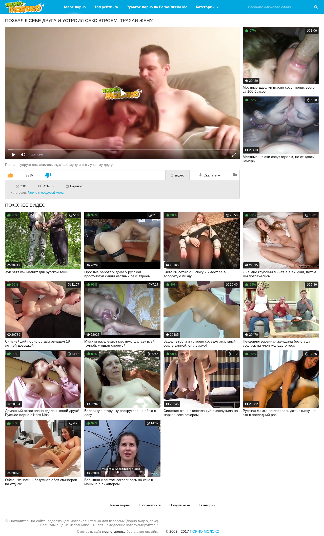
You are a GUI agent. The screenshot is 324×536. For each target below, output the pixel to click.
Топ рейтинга (106, 7)
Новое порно (74, 7)
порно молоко (114, 531)
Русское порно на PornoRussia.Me (157, 7)
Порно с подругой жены (46, 192)
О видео (177, 175)
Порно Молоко (204, 531)
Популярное (179, 505)
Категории (205, 7)
